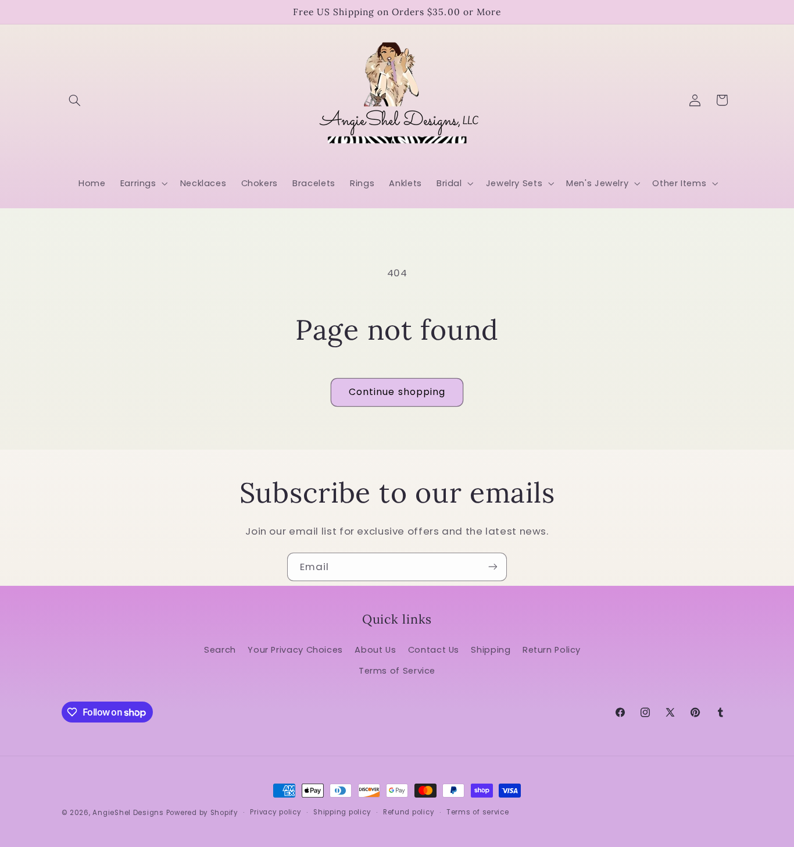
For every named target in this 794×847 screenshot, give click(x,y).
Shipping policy (342, 812)
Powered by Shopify (202, 812)
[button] (75, 100)
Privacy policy (275, 812)
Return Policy (552, 649)
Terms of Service (397, 671)
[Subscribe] (493, 567)
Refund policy (409, 812)
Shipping (490, 649)
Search (220, 649)
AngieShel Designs (128, 812)
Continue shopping (397, 391)
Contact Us (433, 649)
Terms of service (477, 812)
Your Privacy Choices (295, 649)
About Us (375, 649)
